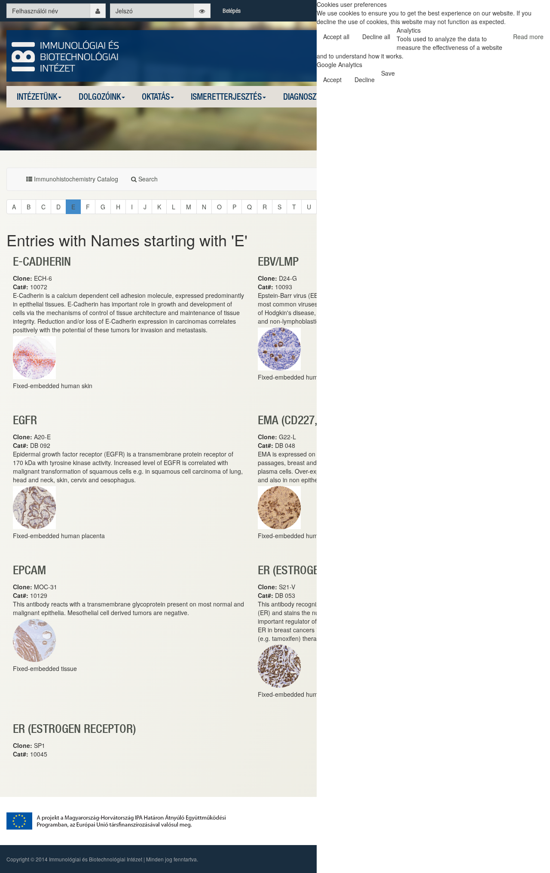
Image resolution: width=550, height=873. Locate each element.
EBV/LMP (278, 261)
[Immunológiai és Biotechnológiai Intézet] (65, 55)
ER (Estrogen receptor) (74, 728)
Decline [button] (364, 79)
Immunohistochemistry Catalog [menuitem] (75, 179)
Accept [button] (332, 79)
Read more (528, 36)
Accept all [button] (336, 36)
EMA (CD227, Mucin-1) (311, 420)
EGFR (25, 420)
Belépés (232, 11)
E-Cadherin (42, 261)
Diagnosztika (306, 96)
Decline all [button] (376, 36)
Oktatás (156, 96)
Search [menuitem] (147, 179)
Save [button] (388, 73)
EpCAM (29, 570)
